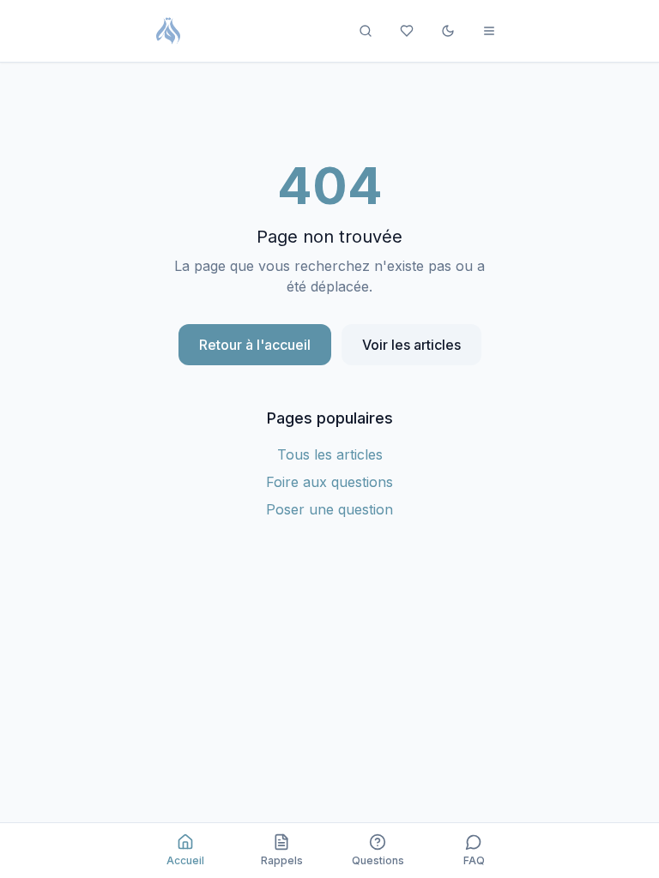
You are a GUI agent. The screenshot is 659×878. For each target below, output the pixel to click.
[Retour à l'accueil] (168, 31)
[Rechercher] (365, 31)
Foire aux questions (329, 481)
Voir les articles (411, 344)
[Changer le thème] (448, 31)
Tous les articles (330, 454)
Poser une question (329, 509)
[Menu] (489, 31)
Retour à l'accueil (255, 344)
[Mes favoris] (407, 31)
